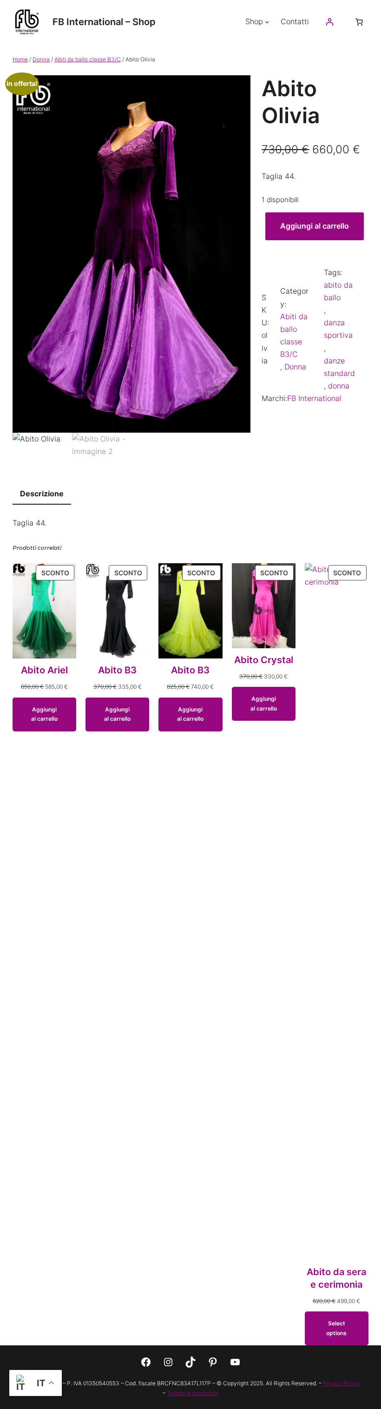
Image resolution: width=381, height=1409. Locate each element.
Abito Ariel (44, 670)
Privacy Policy (342, 1383)
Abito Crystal (263, 659)
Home (20, 59)
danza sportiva (338, 329)
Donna (41, 59)
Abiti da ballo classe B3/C (87, 59)
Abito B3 (117, 670)
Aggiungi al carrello (314, 225)
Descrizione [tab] (42, 493)
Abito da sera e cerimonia (336, 1278)
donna (338, 385)
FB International (314, 398)
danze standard (339, 367)
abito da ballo (338, 291)
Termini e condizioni (192, 1392)
